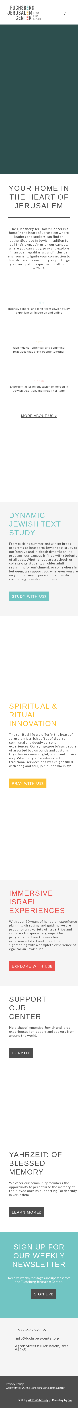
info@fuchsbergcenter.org (37, 1338)
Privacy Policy (15, 1383)
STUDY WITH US (28, 596)
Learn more (25, 1212)
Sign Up (42, 1294)
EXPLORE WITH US (31, 966)
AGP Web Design (39, 1400)
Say (70, 1400)
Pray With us (27, 783)
